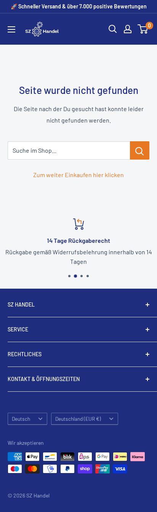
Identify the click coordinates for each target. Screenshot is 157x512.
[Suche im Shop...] (139, 150)
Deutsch (21, 418)
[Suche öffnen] (113, 29)
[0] (143, 29)
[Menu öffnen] (11, 29)
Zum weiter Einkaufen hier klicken (78, 174)
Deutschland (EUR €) (78, 418)
